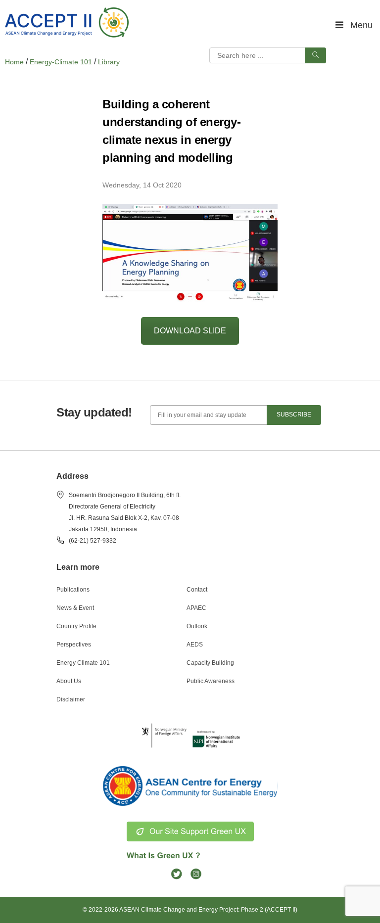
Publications (73, 589)
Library (109, 62)
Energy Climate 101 (83, 662)
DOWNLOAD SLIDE (190, 330)
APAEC (196, 607)
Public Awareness (211, 681)
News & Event (75, 607)
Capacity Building (210, 662)
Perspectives (73, 644)
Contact (197, 589)
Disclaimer (70, 699)
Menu (361, 25)
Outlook (197, 626)
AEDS (195, 644)
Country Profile (76, 626)
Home (14, 62)
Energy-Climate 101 (61, 62)
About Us (68, 681)
